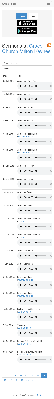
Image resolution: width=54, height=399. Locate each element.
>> (38, 380)
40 (15, 375)
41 (21, 375)
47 (10, 380)
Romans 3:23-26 (25, 136)
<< (5, 375)
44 (38, 375)
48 (16, 380)
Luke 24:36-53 (24, 311)
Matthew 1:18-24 (25, 279)
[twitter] (40, 395)
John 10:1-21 (24, 221)
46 (5, 380)
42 (26, 375)
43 (32, 375)
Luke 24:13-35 (24, 343)
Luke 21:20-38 (24, 327)
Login (22, 16)
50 (27, 380)
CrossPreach (9, 3)
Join (33, 16)
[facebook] (37, 395)
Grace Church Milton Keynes (26, 48)
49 (22, 380)
